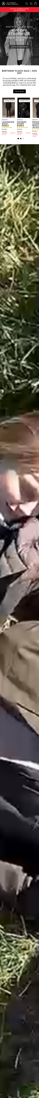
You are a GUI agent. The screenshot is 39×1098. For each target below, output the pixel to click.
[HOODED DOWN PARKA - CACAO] (21, 138)
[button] (6, 127)
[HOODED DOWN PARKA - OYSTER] (23, 138)
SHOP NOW (19, 91)
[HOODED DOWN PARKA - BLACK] (18, 138)
